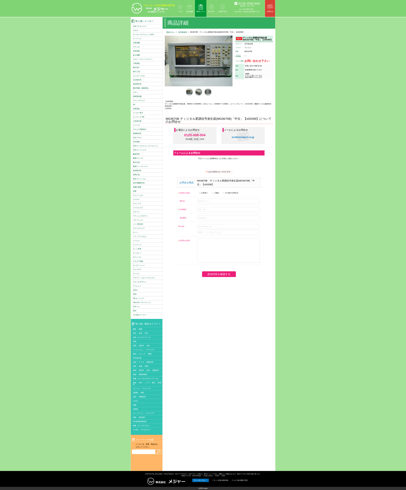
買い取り (211, 11)
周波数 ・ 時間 (138, 393)
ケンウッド (137, 245)
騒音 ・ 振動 (137, 329)
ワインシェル (138, 195)
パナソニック (138, 220)
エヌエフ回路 (138, 261)
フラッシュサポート (140, 216)
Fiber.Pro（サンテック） (142, 302)
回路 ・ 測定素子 (139, 417)
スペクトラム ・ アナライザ (143, 350)
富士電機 (136, 55)
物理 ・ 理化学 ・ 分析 (141, 345)
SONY (135, 290)
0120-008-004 (249, 3)
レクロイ (136, 199)
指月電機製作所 (139, 183)
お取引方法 (222, 11)
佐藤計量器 (137, 187)
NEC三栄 (136, 72)
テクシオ (136, 47)
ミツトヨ (136, 125)
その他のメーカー (139, 315)
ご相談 (216, 193)
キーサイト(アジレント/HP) (143, 34)
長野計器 (136, 175)
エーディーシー (139, 265)
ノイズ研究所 (138, 224)
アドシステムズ (139, 100)
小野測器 (136, 63)
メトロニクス (138, 208)
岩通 (134, 191)
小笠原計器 (137, 121)
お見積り (204, 193)
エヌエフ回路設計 (139, 129)
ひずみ (135, 401)
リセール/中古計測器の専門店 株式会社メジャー (153, 8)
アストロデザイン (139, 282)
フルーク (136, 212)
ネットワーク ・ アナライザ (143, 413)
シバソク (136, 241)
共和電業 (136, 51)
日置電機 (136, 43)
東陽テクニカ (138, 158)
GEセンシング (138, 298)
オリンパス (137, 257)
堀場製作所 (137, 133)
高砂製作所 (137, 84)
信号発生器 (182, 32)
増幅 (134, 405)
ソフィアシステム (139, 236)
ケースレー (137, 253)
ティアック (137, 39)
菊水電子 (136, 67)
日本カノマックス (139, 150)
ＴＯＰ (180, 11)
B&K (134, 311)
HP (134, 104)
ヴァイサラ (137, 269)
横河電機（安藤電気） (141, 88)
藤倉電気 (136, 154)
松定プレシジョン (139, 179)
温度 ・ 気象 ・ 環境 (140, 366)
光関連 (135, 409)
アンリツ (136, 273)
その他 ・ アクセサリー (142, 430)
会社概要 (189, 11)
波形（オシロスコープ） (142, 337)
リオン (135, 92)
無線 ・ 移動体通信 (140, 374)
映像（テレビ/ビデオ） (141, 425)
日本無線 (136, 142)
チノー (135, 232)
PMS (135, 294)
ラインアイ (137, 203)
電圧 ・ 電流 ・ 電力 (140, 333)
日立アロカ (137, 137)
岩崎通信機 (137, 96)
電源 (134, 341)
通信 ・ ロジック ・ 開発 (142, 354)
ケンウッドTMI (138, 117)
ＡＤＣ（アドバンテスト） (143, 59)
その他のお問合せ (231, 193)
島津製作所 (137, 170)
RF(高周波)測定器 (139, 421)
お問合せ (270, 11)
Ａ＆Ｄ (135, 30)
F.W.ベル (136, 306)
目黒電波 (136, 109)
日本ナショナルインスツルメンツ (145, 146)
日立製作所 (137, 80)
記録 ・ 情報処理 (139, 397)
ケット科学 (137, 249)
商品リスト (200, 11)
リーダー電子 (138, 113)
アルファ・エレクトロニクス (144, 278)
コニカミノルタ (139, 76)
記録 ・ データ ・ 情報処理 (143, 362)
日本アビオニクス (139, 26)
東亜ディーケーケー (140, 166)
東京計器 (136, 162)
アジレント (137, 286)
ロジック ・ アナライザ (142, 388)
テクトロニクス (139, 228)
